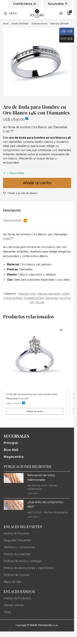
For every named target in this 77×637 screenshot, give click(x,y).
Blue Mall (11, 450)
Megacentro (14, 457)
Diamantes (51, 297)
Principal (11, 443)
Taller (7, 612)
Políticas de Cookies (17, 574)
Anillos (66, 293)
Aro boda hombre (33, 297)
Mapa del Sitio (13, 581)
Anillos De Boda (20, 23)
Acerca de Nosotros (16, 533)
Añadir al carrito (37, 182)
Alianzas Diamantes (60, 23)
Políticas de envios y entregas (23, 561)
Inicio (5, 23)
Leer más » (33, 493)
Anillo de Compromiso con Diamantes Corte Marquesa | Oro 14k (31, 396)
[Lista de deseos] (61, 330)
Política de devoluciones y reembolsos (29, 568)
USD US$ (65, 31)
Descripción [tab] (12, 210)
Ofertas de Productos (17, 598)
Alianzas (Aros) (39, 23)
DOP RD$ (66, 38)
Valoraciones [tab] (14, 220)
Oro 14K (39, 302)
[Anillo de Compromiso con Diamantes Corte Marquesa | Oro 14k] (34, 356)
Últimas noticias (14, 605)
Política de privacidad (17, 554)
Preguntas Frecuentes (17, 540)
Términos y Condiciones (19, 547)
